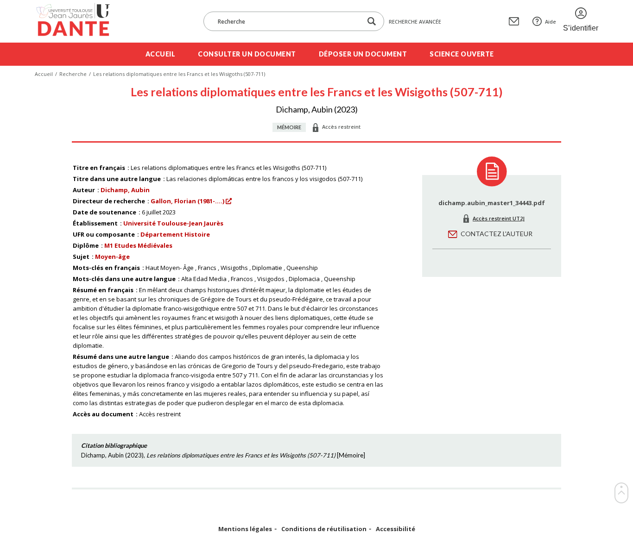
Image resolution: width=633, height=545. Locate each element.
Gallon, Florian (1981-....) (187, 201)
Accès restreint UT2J (499, 218)
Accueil (161, 54)
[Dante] (79, 21)
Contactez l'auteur (496, 234)
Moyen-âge (112, 256)
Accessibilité (395, 529)
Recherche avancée (415, 21)
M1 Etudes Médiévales (138, 245)
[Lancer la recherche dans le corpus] (371, 21)
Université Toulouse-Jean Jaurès (173, 223)
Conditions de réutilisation (324, 529)
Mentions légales (245, 529)
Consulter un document (247, 54)
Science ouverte (462, 54)
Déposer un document (363, 54)
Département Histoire (175, 234)
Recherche (73, 73)
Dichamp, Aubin (125, 190)
